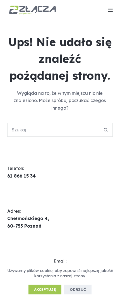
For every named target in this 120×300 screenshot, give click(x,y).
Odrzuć (78, 289)
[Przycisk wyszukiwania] (106, 130)
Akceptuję (45, 289)
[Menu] (110, 9)
